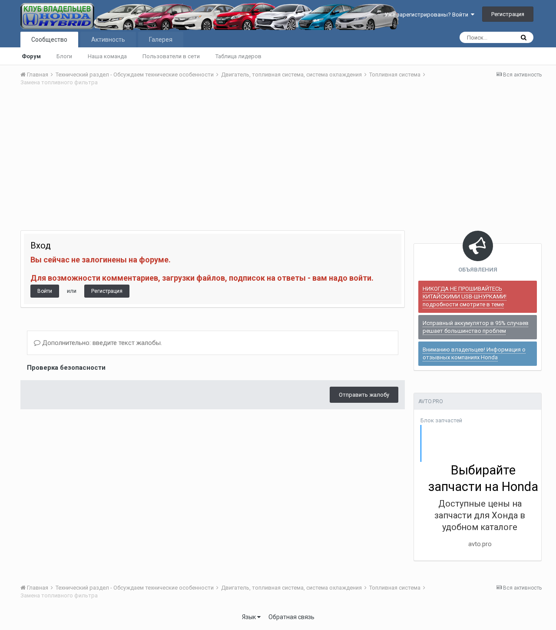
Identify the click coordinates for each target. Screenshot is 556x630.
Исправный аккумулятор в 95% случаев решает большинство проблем (476, 327)
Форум (31, 56)
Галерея (160, 39)
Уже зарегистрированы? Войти (427, 14)
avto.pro (480, 544)
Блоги (64, 56)
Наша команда (107, 56)
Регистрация (507, 14)
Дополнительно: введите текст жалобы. (101, 343)
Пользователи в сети (171, 56)
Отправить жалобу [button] (364, 394)
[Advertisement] (281, 158)
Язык (249, 616)
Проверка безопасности (66, 367)
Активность (108, 39)
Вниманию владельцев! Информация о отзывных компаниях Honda (474, 353)
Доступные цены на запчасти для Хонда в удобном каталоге (479, 515)
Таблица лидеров (238, 56)
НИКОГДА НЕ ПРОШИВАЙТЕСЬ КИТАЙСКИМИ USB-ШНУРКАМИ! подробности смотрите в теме (464, 296)
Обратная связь (291, 616)
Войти (44, 291)
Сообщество (49, 39)
